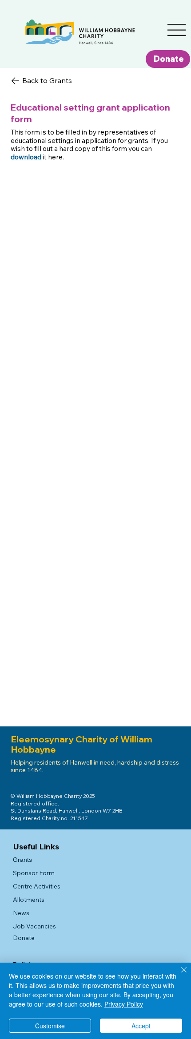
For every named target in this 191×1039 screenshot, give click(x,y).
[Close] (178, 975)
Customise (50, 1025)
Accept (141, 1025)
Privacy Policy (123, 1003)
